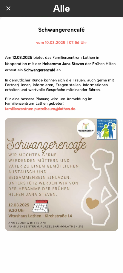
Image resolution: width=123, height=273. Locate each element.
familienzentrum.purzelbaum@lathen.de (40, 109)
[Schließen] (8, 8)
